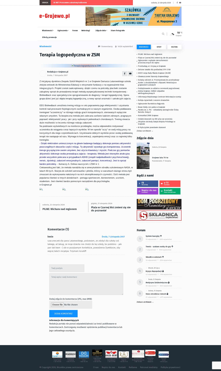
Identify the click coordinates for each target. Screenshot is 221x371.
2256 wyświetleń (166, 260)
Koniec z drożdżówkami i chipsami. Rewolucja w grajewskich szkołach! (157, 84)
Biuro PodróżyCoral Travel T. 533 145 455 (57, 360)
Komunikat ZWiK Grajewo (148, 115)
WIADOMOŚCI (143, 47)
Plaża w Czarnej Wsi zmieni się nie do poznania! (111, 209)
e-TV (167, 183)
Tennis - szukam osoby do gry (158, 247)
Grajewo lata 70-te (160, 158)
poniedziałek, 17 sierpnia (161, 161)
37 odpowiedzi (151, 297)
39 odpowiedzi (151, 286)
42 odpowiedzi (151, 274)
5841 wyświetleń (166, 286)
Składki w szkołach (154, 257)
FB (145, 183)
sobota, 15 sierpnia (155, 291)
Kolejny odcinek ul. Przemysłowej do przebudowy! (158, 80)
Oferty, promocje (49, 37)
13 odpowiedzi (151, 239)
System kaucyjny (152, 236)
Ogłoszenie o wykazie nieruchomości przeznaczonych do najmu (153, 61)
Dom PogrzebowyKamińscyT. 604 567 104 (97, 359)
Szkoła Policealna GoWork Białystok (150, 359)
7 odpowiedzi (151, 250)
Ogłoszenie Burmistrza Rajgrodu (151, 104)
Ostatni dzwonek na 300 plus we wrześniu (155, 119)
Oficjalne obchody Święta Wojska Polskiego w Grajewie (156, 123)
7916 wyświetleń (166, 274)
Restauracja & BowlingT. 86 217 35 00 (71, 360)
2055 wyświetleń (166, 239)
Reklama (133, 367)
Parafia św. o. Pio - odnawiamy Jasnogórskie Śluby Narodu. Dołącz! (158, 111)
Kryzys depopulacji (154, 271)
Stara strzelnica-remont (156, 294)
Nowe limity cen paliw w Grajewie (151, 107)
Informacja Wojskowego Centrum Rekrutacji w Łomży (159, 97)
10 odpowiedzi (151, 260)
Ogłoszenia (62, 30)
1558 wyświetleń (165, 250)
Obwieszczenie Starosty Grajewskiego (153, 76)
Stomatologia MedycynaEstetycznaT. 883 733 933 (138, 360)
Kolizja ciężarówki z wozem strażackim (153, 100)
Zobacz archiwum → (145, 131)
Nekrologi (85, 30)
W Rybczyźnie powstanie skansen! (152, 127)
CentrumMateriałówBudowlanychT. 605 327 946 (111, 360)
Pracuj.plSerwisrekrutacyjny (163, 360)
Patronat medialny (149, 367)
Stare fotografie (118, 30)
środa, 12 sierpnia (154, 279)
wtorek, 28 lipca (154, 268)
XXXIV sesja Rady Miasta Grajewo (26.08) (154, 73)
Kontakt (170, 191)
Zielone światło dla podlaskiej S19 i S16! (154, 70)
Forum (75, 30)
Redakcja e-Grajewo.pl (57, 72)
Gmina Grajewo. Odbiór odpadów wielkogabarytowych (151, 92)
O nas (96, 367)
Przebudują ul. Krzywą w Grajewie (152, 66)
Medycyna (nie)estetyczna (156, 283)
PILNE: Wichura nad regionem (59, 209)
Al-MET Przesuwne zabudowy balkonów (70, 3)
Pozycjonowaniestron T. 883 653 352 (84, 360)
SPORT (159, 47)
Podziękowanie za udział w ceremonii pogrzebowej (158, 88)
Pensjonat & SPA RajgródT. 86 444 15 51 (124, 360)
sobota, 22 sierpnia (159, 147)
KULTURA (174, 47)
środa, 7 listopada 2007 (57, 75)
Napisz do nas (149, 191)
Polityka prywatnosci (170, 367)
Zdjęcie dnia (101, 30)
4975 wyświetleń (166, 297)
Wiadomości (47, 30)
